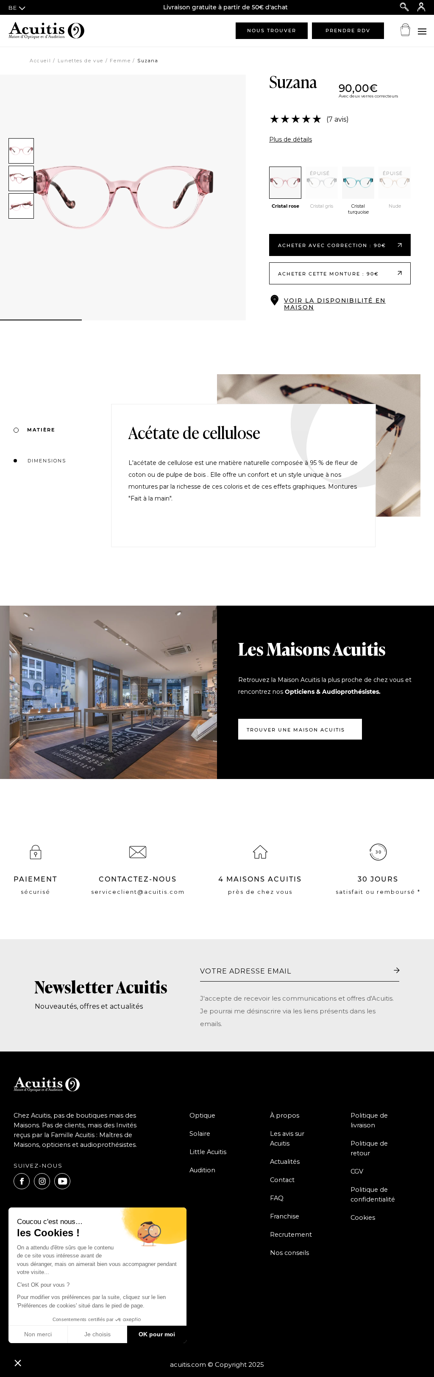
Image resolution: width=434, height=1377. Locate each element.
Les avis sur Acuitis (287, 1138)
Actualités (285, 1162)
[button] (18, 1362)
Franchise (284, 1216)
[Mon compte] (421, 7)
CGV (357, 1171)
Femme (120, 61)
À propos (284, 1115)
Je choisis (97, 1334)
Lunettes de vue (80, 61)
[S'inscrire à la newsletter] (397, 971)
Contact (282, 1180)
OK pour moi (157, 1334)
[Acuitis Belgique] (50, 30)
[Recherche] (404, 7)
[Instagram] (42, 1181)
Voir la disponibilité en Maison (335, 304)
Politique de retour (369, 1148)
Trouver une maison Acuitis (296, 730)
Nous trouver (271, 30)
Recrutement (291, 1234)
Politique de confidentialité (373, 1194)
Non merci (38, 1334)
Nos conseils (289, 1253)
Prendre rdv (348, 30)
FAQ (277, 1198)
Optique (202, 1115)
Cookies (363, 1217)
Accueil (40, 61)
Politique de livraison (369, 1120)
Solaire (199, 1134)
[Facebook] (22, 1181)
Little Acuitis (207, 1152)
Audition (202, 1170)
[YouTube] (62, 1181)
